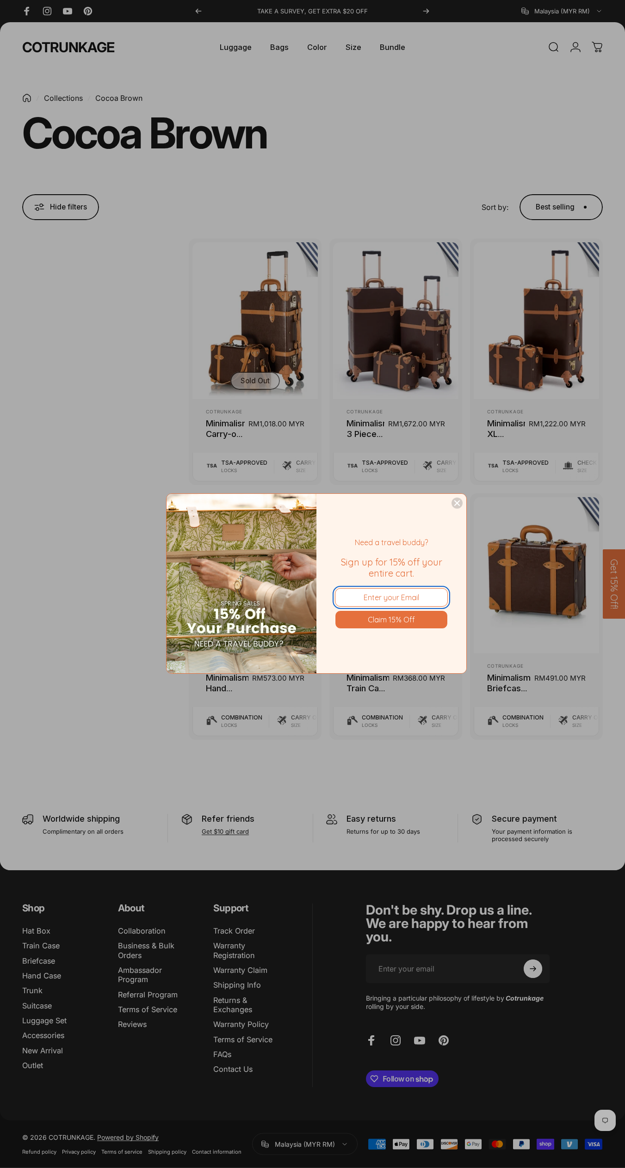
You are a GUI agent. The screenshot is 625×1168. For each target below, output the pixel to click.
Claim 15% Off (391, 619)
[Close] (457, 503)
